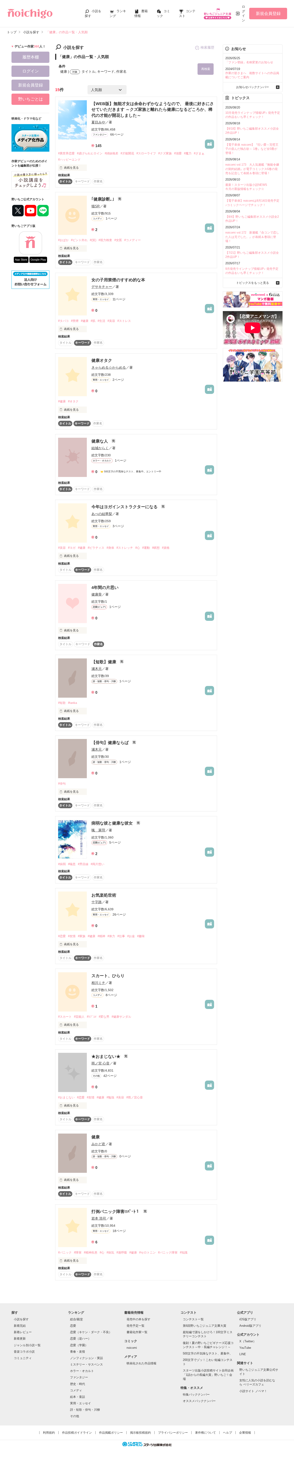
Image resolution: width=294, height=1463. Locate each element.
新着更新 (20, 1338)
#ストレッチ (124, 547)
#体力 (111, 936)
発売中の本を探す (138, 1319)
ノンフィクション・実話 (86, 1358)
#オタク (73, 401)
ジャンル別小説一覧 (27, 1345)
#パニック (65, 1252)
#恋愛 (62, 936)
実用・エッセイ (80, 1403)
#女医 (118, 240)
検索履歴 (207, 47)
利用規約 (49, 1432)
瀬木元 (96, 669)
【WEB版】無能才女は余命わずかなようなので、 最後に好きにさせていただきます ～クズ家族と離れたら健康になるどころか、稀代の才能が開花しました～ (152, 109)
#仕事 (121, 936)
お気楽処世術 (103, 895)
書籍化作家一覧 (137, 1332)
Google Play (38, 259)
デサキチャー (101, 287)
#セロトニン (147, 1252)
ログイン (243, 13)
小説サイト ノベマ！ (253, 1391)
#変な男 (104, 1016)
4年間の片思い (105, 587)
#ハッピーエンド (69, 159)
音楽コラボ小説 (24, 1351)
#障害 (78, 1252)
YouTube (245, 1347)
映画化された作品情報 (141, 1363)
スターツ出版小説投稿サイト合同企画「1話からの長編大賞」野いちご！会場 (208, 1374)
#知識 (183, 1252)
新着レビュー (23, 1332)
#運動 (146, 547)
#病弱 (62, 864)
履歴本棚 (30, 57)
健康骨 (96, 594)
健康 (95, 1137)
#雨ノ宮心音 (134, 1097)
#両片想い (97, 864)
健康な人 (100, 441)
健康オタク (101, 360)
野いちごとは (30, 99)
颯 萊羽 (98, 830)
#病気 (110, 1252)
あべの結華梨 (101, 514)
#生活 (101, 321)
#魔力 (188, 153)
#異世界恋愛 (66, 153)
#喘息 (72, 864)
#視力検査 (105, 240)
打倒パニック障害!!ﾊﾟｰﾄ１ (116, 1211)
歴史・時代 (77, 1384)
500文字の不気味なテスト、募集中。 (207, 1353)
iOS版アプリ (247, 1319)
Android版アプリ (250, 1325)
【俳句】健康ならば (110, 742)
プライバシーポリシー (173, 1432)
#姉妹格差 (111, 153)
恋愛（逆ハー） (80, 1338)
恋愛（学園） (79, 1345)
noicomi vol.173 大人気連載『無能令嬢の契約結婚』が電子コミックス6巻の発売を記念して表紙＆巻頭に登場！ (252, 169)
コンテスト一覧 (193, 1319)
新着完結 (20, 1325)
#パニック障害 (168, 1252)
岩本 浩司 (98, 1218)
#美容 (111, 321)
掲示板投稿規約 (140, 1432)
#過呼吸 (121, 1252)
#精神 (101, 936)
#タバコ (63, 321)
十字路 (96, 902)
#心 (137, 547)
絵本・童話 (77, 1397)
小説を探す (21, 1319)
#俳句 (62, 783)
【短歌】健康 (104, 662)
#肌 (93, 321)
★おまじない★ (106, 1056)
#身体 (110, 547)
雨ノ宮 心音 (100, 1063)
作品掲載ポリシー (111, 1432)
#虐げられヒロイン (89, 153)
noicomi (132, 1347)
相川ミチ (98, 983)
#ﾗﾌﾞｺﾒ (91, 1016)
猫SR (95, 206)
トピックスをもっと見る (252, 282)
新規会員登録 (268, 13)
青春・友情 (77, 1351)
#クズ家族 (165, 153)
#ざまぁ (199, 153)
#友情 (72, 936)
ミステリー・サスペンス (86, 1364)
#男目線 (83, 864)
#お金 (131, 936)
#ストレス (124, 321)
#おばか (63, 240)
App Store (21, 259)
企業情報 (245, 1432)
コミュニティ (23, 1358)
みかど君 (98, 1144)
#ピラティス (96, 547)
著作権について (205, 1432)
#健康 (84, 321)
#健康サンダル (121, 1016)
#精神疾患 (90, 1252)
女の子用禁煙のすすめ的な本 (118, 280)
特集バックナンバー (196, 1394)
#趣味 (141, 936)
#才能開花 (127, 153)
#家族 (81, 936)
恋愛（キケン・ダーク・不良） (91, 1332)
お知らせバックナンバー (252, 87)
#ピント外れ (79, 240)
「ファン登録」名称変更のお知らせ (249, 62)
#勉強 (110, 1097)
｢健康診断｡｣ (103, 199)
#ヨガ (72, 547)
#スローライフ (146, 153)
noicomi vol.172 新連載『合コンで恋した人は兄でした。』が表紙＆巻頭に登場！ (252, 236)
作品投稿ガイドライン (77, 1432)
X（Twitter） (247, 1341)
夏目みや (98, 122)
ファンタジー (79, 1377)
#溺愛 (178, 153)
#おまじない (66, 1097)
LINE (242, 1354)
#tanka (72, 703)
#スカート (65, 1016)
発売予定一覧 (135, 1325)
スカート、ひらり (107, 975)
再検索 (205, 69)
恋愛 (73, 1325)
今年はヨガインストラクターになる (125, 506)
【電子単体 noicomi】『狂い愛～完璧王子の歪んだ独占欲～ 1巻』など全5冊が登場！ (251, 149)
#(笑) (93, 240)
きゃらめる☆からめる (108, 367)
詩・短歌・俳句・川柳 (85, 1409)
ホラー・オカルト (82, 1371)
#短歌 (62, 703)
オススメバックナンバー (199, 1401)
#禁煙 (75, 321)
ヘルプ (227, 1432)
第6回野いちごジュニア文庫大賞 (204, 1325)
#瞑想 (156, 547)
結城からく (100, 448)
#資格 (166, 547)
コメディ (76, 1390)
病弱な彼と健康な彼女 (112, 823)
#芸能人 (79, 1016)
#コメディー (132, 240)
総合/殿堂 (76, 1319)
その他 (74, 1416)
